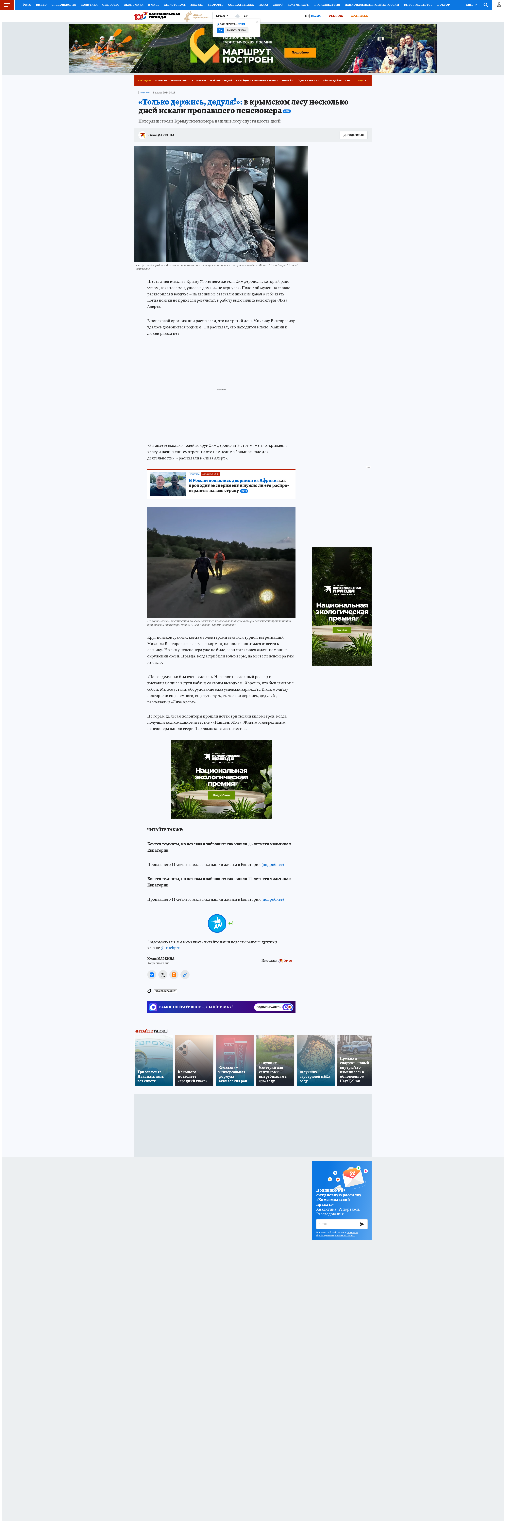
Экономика (133, 5)
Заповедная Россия (336, 80)
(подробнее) (272, 865)
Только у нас (179, 80)
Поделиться (355, 135)
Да (220, 30)
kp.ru (288, 960)
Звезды (196, 5)
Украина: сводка (221, 80)
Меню (7, 5)
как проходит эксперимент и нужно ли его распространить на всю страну (239, 485)
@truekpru (170, 948)
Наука (263, 5)
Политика (89, 5)
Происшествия (327, 5)
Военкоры (199, 80)
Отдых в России (307, 80)
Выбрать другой (236, 30)
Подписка (359, 16)
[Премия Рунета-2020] (195, 16)
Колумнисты (299, 5)
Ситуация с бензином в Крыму (257, 80)
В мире (153, 5)
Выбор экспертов (418, 5)
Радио (316, 16)
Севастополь (175, 5)
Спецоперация (63, 5)
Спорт (278, 5)
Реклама (336, 16)
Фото (27, 5)
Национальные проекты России (372, 5)
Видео (41, 5)
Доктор (443, 5)
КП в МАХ (287, 80)
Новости (161, 80)
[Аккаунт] (499, 5)
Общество (110, 5)
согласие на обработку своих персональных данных (337, 1234)
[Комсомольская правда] (157, 16)
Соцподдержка (241, 5)
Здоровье (215, 5)
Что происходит (165, 991)
